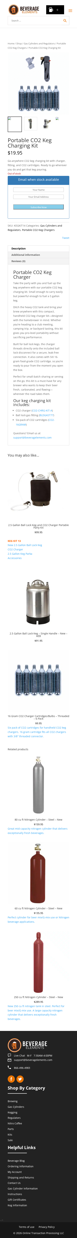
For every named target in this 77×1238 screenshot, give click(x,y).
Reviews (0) (18, 261)
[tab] (38, 249)
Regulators (14, 1117)
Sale (10, 1140)
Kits (10, 1134)
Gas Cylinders (16, 1106)
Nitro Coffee (15, 1123)
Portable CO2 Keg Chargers (38, 230)
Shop (19, 43)
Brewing (13, 1101)
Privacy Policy (47, 1227)
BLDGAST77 (46, 415)
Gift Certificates (17, 1199)
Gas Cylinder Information (23, 1188)
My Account (15, 1171)
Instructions (15, 1194)
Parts (11, 1129)
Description (18, 248)
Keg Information (17, 1205)
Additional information (25, 255)
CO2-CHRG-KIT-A (42, 410)
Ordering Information (20, 1166)
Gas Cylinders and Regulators (39, 43)
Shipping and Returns (21, 1177)
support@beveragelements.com (32, 437)
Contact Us (14, 1183)
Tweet (65, 238)
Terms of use (26, 1227)
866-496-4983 (22, 1067)
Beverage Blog (16, 1160)
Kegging (12, 1112)
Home (11, 43)
